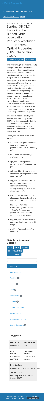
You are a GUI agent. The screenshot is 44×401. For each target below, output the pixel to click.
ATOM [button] (10, 248)
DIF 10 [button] (17, 248)
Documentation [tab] (15, 313)
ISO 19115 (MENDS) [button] (15, 251)
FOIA (26, 396)
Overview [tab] (13, 266)
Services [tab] (14, 284)
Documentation (8, 11)
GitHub (22, 17)
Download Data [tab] (15, 272)
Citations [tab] (14, 301)
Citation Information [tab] (17, 307)
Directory (19, 11)
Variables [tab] (14, 278)
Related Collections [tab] (18, 325)
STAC (26, 11)
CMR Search (12, 2)
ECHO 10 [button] (25, 248)
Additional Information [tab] (18, 319)
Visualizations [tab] (15, 295)
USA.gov (13, 398)
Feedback (21, 398)
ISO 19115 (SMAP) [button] (14, 254)
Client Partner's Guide (11, 17)
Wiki (30, 11)
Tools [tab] (13, 290)
